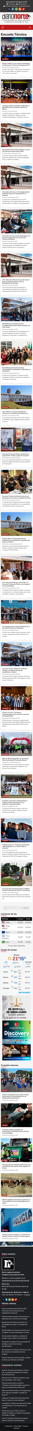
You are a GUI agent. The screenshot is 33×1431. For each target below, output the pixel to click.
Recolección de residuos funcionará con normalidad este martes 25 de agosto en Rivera (16, 1166)
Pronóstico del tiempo (12, 6)
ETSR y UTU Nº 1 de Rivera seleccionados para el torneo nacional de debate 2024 (15, 714)
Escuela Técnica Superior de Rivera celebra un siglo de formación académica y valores (14, 670)
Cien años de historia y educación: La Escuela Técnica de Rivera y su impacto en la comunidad (16, 584)
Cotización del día (25, 6)
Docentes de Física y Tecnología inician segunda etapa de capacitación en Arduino (16, 193)
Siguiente (26, 908)
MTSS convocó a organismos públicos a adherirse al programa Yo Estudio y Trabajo (16, 1413)
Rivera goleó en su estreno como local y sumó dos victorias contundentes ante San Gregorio (16, 1352)
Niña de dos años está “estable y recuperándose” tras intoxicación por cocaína (16, 1405)
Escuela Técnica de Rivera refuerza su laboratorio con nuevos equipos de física (16, 497)
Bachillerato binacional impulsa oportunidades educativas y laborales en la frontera (16, 369)
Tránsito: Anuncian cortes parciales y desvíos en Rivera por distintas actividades (16, 1359)
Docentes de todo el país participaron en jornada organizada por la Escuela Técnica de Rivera (16, 237)
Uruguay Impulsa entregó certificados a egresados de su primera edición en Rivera (16, 107)
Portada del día (22, 4)
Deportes (4, 275)
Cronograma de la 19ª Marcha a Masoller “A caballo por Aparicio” (16, 1393)
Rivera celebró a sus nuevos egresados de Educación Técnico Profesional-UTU (16, 64)
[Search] (30, 27)
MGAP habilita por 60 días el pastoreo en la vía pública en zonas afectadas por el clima (16, 1201)
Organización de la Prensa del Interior (15, 1280)
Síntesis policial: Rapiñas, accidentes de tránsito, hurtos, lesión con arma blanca (16, 1235)
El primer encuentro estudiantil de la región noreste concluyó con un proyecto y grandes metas (14, 802)
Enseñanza (5, 59)
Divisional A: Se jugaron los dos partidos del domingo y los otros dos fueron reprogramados (16, 1344)
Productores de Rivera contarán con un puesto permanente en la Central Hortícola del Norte (15, 1372)
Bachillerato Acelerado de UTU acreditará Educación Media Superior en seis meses (16, 325)
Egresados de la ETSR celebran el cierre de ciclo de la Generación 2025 (16, 150)
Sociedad (4, 101)
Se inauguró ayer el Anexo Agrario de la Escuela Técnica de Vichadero (16, 627)
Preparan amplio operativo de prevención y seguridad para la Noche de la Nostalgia (15, 1131)
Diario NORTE (18, 1426)
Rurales (4, 1195)
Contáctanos (12, 4)
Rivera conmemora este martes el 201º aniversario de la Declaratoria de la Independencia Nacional (15, 1096)
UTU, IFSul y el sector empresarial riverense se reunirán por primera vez (15, 412)
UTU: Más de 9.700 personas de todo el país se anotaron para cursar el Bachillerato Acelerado (15, 281)
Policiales (4, 1230)
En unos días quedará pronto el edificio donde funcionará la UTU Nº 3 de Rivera (16, 889)
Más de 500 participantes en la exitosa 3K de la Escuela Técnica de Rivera (15, 759)
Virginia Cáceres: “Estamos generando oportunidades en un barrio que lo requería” (15, 846)
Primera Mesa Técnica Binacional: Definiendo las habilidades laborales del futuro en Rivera (16, 540)
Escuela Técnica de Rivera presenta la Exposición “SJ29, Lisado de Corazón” (15, 454)
